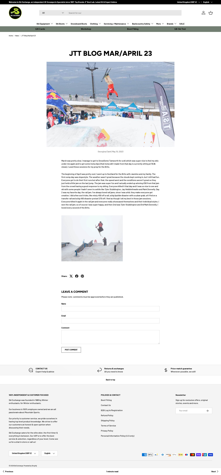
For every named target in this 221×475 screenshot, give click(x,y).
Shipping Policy (108, 420)
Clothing (94, 23)
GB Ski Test (180, 29)
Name (63, 304)
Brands (170, 23)
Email (63, 316)
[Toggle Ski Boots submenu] (66, 23)
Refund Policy (107, 415)
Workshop (86, 29)
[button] (210, 13)
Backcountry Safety (141, 23)
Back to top (110, 380)
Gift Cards (40, 29)
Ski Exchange (18, 466)
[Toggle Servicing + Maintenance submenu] (128, 23)
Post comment (71, 350)
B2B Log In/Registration (112, 410)
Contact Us (106, 405)
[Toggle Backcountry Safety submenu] (152, 23)
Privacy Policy (107, 430)
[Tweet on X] (71, 276)
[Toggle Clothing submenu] (99, 23)
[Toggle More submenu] (162, 23)
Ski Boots (60, 23)
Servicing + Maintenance (115, 23)
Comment (65, 328)
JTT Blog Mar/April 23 (28, 36)
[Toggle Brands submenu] (175, 23)
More (158, 23)
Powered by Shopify (30, 466)
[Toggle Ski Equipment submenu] (51, 23)
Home (11, 36)
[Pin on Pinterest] (82, 276)
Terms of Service (108, 425)
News (17, 36)
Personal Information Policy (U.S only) (117, 436)
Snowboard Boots (79, 23)
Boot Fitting (133, 29)
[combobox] (110, 13)
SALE (181, 23)
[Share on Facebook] (77, 276)
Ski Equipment (43, 23)
